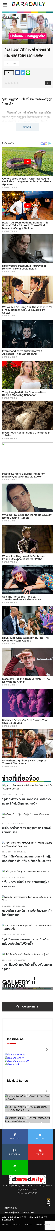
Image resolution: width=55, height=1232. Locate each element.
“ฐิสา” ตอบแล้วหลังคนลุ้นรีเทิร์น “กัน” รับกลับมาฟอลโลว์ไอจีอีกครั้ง (26, 941)
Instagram (15, 1154)
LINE (15, 1170)
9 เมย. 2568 (6, 906)
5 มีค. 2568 (11, 63)
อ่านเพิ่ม (27, 127)
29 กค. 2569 (6, 794)
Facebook (15, 1139)
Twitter (40, 1139)
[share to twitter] (23, 72)
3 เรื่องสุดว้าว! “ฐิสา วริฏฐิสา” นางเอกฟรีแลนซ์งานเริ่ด (26, 830)
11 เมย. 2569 (6, 852)
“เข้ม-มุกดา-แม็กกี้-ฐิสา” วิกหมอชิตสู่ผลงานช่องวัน (25, 884)
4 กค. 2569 (6, 823)
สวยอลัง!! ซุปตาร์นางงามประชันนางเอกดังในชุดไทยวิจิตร (27, 913)
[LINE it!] (28, 72)
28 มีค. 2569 (6, 877)
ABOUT (5, 1225)
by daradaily (19, 794)
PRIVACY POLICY (43, 1225)
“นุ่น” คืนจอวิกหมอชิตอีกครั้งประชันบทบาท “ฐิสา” (27, 966)
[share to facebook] (17, 72)
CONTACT (17, 1225)
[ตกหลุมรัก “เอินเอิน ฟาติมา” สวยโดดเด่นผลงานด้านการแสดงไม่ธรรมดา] (27, 1117)
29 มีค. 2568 (6, 960)
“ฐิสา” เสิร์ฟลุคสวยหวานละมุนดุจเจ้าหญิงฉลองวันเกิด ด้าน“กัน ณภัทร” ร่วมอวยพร (26, 858)
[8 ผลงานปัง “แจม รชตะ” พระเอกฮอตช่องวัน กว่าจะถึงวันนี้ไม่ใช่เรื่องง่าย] (27, 1106)
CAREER (28, 1225)
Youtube (40, 1154)
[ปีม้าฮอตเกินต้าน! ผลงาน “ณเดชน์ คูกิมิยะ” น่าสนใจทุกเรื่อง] (27, 1095)
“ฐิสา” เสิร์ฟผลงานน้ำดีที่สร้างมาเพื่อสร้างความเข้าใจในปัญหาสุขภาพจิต (26, 801)
